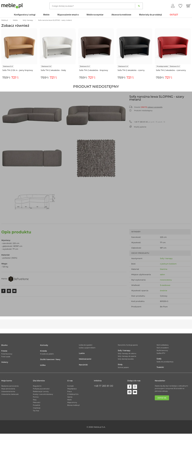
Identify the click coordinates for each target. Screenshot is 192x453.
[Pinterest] (129, 392)
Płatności (36, 402)
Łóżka (42, 365)
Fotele (4, 351)
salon (162, 274)
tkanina (163, 269)
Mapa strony (72, 402)
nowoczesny (166, 280)
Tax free (36, 411)
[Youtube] (135, 392)
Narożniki (83, 365)
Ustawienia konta (8, 391)
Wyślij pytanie (140, 127)
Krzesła (43, 351)
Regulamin (37, 386)
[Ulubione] (180, 6)
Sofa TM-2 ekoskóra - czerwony (171, 70)
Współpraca (72, 389)
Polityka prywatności (41, 389)
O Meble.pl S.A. (73, 394)
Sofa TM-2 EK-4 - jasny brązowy (17, 70)
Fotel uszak (5, 357)
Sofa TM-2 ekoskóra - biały (53, 70)
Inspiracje (36, 408)
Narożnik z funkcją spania (128, 345)
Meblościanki (85, 359)
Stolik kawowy (162, 350)
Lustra (82, 353)
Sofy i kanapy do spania (127, 356)
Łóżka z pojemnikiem (87, 348)
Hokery (4, 362)
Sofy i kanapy (166, 258)
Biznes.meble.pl (73, 405)
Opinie (69, 397)
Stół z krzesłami (163, 348)
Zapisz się (162, 398)
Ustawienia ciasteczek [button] (10, 394)
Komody (44, 345)
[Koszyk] (188, 6)
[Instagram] (135, 387)
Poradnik (36, 405)
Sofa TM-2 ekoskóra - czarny (131, 70)
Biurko (4, 345)
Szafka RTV (161, 353)
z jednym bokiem (168, 264)
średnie (163, 290)
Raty (35, 400)
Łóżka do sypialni (85, 345)
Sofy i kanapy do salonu (127, 353)
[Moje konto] (173, 6)
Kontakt (70, 386)
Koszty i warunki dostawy (43, 394)
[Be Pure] (18, 278)
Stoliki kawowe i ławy (50, 359)
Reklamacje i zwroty (41, 391)
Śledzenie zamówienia (10, 386)
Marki (69, 400)
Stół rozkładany (163, 345)
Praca (69, 391)
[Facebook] (129, 387)
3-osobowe (165, 285)
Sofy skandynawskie (126, 359)
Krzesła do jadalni (47, 354)
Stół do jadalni (123, 367)
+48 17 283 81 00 (103, 386)
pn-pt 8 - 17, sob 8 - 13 (149, 122)
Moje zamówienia (8, 389)
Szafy (159, 359)
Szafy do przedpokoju (165, 362)
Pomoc (36, 397)
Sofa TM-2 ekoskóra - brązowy (93, 70)
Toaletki (160, 367)
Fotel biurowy (6, 354)
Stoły (120, 364)
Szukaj (139, 6)
